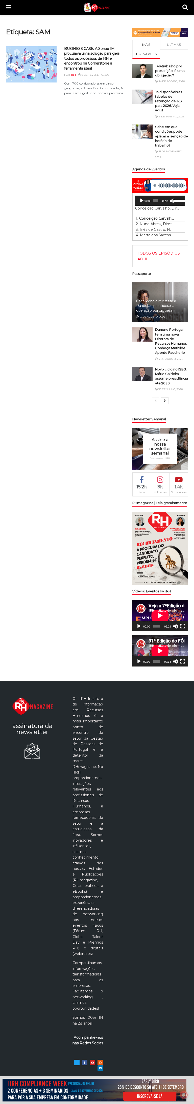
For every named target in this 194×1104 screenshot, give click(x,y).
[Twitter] (77, 1062)
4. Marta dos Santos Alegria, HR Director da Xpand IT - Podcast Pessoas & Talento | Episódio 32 (155, 235)
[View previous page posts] (155, 400)
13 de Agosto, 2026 (152, 316)
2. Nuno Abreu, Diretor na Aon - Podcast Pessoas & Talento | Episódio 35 (155, 224)
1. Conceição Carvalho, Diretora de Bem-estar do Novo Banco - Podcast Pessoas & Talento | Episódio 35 (155, 218)
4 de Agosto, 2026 (170, 359)
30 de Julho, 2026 (170, 389)
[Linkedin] (100, 1068)
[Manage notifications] (184, 1095)
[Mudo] (172, 200)
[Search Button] (185, 7)
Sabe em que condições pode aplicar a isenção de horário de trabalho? (171, 136)
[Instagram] (100, 1062)
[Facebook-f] (84, 1062)
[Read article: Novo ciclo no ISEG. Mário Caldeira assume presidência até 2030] (142, 374)
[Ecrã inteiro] (182, 626)
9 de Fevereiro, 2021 (95, 74)
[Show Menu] (8, 7)
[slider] (178, 200)
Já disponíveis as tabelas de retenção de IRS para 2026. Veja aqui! (168, 101)
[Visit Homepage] (97, 8)
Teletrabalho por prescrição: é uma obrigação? (170, 70)
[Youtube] (92, 1062)
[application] (160, 201)
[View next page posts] (164, 400)
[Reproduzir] (141, 200)
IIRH (73, 74)
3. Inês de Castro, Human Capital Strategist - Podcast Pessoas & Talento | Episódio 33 (155, 229)
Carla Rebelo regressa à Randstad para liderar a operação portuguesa (156, 306)
